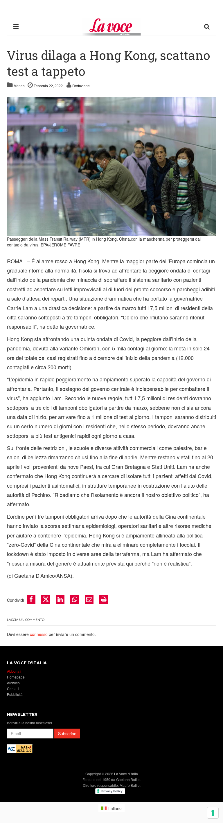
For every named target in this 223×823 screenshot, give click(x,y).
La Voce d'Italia (126, 773)
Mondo (19, 85)
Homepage (16, 676)
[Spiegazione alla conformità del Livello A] (20, 747)
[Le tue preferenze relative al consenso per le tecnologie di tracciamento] (212, 812)
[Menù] (16, 27)
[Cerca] (207, 27)
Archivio (13, 682)
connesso (39, 634)
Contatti (13, 688)
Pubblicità (15, 694)
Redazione (81, 85)
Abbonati (14, 671)
